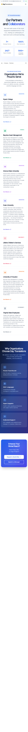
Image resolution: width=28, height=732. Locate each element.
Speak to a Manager (14, 462)
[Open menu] (25, 4)
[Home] (2, 63)
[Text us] (24, 1)
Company (6, 63)
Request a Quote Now (13, 457)
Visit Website (6, 121)
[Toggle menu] (26, 63)
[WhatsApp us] (26, 1)
